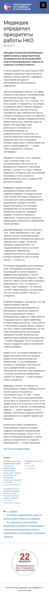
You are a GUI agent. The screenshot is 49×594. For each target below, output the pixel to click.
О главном (12, 511)
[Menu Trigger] (43, 5)
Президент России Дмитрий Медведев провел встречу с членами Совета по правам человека (12, 493)
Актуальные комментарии (17, 449)
